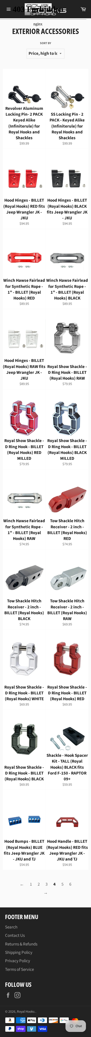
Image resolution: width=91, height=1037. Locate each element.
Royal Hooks (26, 1011)
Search (11, 927)
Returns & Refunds (21, 944)
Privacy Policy (17, 961)
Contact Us (15, 936)
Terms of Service (19, 969)
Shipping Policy (18, 953)
